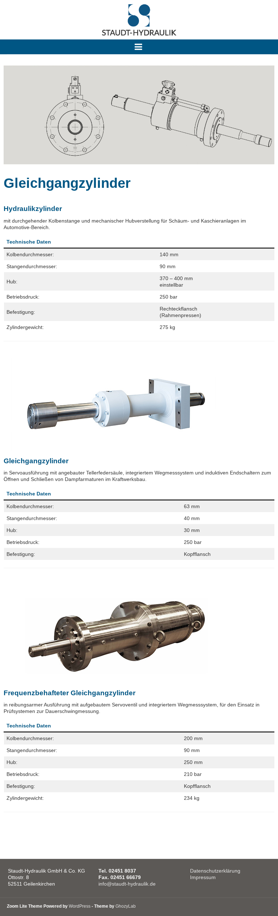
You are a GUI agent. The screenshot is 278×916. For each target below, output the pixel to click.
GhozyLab (125, 906)
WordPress (79, 906)
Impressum (203, 877)
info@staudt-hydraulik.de (127, 884)
